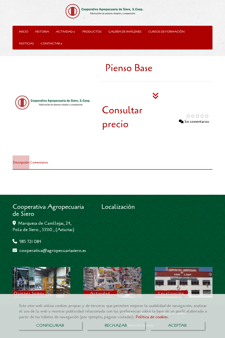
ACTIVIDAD (64, 31)
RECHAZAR (116, 325)
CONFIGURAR (50, 325)
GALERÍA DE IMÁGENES (125, 31)
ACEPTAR (177, 325)
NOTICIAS (26, 43)
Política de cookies (152, 317)
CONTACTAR (51, 43)
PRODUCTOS (92, 31)
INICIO (23, 31)
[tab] (21, 162)
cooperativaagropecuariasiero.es (52, 250)
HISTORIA (42, 31)
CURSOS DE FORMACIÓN (166, 31)
